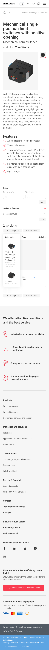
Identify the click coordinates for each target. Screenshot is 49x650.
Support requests (10, 486)
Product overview (10, 406)
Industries (7, 433)
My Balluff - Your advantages (15, 492)
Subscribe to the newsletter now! (26, 587)
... (14, 12)
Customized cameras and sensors (18, 418)
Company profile (10, 465)
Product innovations (11, 412)
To (29, 192)
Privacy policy (9, 627)
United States (12, 647)
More (42, 219)
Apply (42, 202)
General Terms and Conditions (29, 627)
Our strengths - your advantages (17, 459)
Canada (26, 647)
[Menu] (44, 3)
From (8, 192)
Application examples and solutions (18, 438)
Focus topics (8, 444)
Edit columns (31, 230)
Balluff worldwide (10, 471)
